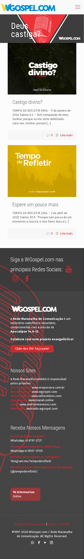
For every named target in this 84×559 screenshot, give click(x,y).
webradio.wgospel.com (42, 408)
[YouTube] (45, 542)
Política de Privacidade (30, 524)
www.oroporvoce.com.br (48, 387)
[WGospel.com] (28, 7)
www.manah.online (41, 400)
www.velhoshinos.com (46, 396)
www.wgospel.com (44, 391)
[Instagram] (51, 542)
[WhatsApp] (32, 542)
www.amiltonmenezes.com (38, 404)
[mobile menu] (78, 7)
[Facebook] (38, 542)
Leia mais (66, 135)
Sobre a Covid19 (58, 524)
